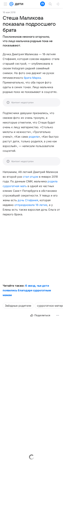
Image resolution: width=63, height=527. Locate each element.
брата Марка (32, 77)
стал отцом (30, 176)
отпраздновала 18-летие (30, 205)
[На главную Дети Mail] (18, 4)
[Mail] (11, 4)
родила (33, 136)
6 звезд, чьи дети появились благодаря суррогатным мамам (27, 290)
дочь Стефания (28, 200)
